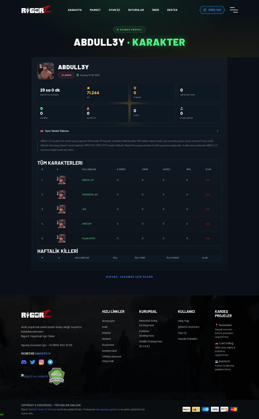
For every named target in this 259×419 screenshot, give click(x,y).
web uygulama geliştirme (107, 409)
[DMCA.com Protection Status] (56, 377)
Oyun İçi (114, 9)
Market (95, 9)
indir (104, 327)
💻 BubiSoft (222, 361)
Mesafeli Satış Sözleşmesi (148, 323)
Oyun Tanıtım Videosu (57, 130)
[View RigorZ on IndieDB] (34, 376)
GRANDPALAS (90, 194)
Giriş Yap (183, 321)
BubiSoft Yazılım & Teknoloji (42, 409)
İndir (155, 9)
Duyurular (136, 9)
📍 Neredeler (223, 325)
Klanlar (106, 333)
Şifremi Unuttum (188, 327)
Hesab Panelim (188, 339)
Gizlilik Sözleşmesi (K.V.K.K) (150, 344)
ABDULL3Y (88, 179)
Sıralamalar (109, 351)
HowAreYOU (88, 238)
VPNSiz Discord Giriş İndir (111, 359)
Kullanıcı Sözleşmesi (146, 333)
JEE (84, 209)
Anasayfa (75, 9)
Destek (172, 9)
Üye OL (182, 333)
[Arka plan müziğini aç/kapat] (2, 414)
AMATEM (86, 223)
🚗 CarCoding (224, 343)
